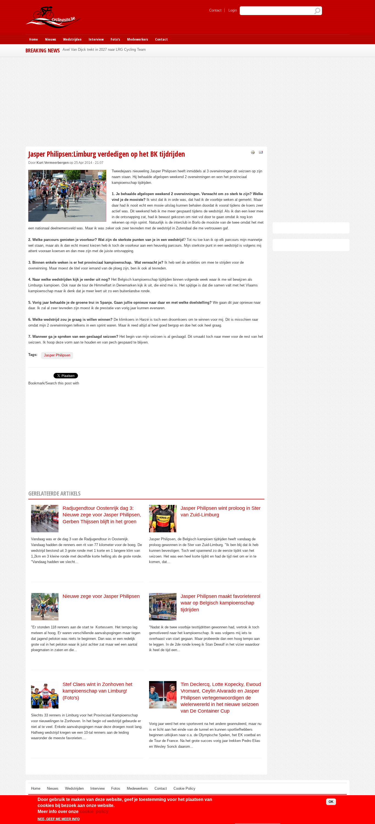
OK (331, 802)
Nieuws (50, 39)
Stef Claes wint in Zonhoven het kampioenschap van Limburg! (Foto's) (97, 691)
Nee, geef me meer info (59, 819)
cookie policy (94, 811)
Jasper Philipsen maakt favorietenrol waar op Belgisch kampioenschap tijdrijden (220, 603)
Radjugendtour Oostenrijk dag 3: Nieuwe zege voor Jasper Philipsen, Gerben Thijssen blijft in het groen (102, 514)
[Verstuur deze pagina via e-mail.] (261, 152)
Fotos (115, 788)
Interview (96, 39)
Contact (215, 10)
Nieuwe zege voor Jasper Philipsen (101, 596)
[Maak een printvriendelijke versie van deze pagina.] (253, 152)
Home (33, 39)
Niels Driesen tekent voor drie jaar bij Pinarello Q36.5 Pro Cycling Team (119, 49)
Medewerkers (137, 39)
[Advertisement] (146, 101)
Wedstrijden (72, 39)
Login (232, 10)
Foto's (115, 39)
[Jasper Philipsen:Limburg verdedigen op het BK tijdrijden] (67, 218)
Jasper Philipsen (57, 355)
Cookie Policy (184, 788)
